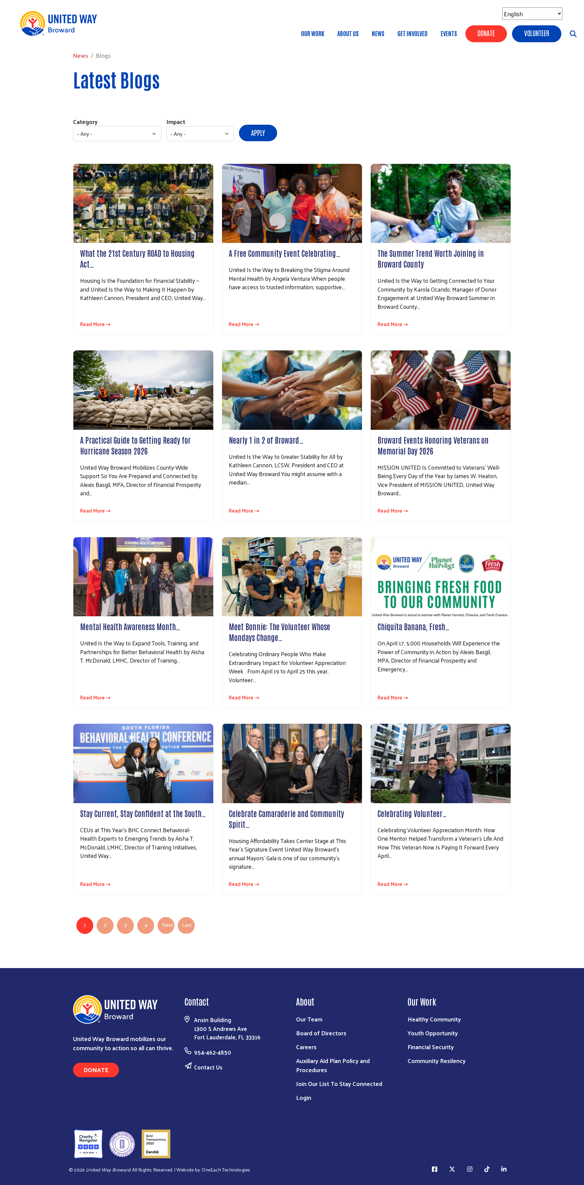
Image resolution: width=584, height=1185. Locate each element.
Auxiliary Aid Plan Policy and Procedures (333, 1065)
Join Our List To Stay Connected (339, 1083)
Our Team (309, 1019)
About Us (348, 33)
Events (449, 33)
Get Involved (412, 33)
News (378, 33)
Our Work (312, 33)
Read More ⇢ (95, 324)
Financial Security (431, 1046)
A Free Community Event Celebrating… (284, 253)
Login (303, 1097)
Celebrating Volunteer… (412, 813)
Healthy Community (434, 1019)
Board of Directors (321, 1033)
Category (85, 121)
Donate (486, 32)
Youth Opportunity (433, 1033)
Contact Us (208, 1067)
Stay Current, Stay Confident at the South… (143, 813)
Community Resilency (437, 1060)
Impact (175, 121)
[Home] (60, 23)
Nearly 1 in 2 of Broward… (266, 440)
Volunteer (536, 32)
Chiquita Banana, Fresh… (413, 626)
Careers (306, 1046)
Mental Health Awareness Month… (130, 626)
